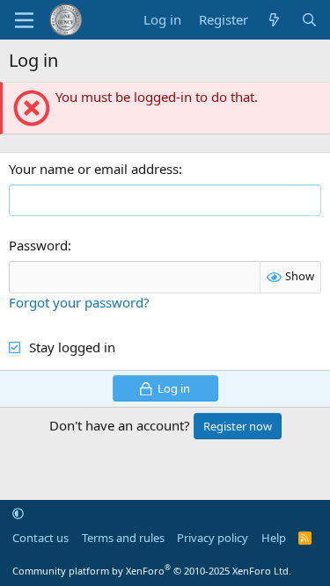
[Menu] (24, 20)
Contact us (40, 538)
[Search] (309, 20)
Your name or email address (94, 168)
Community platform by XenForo (151, 570)
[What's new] (274, 20)
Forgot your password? (79, 302)
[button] (18, 513)
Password (38, 245)
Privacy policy (212, 538)
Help (273, 538)
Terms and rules (123, 538)
